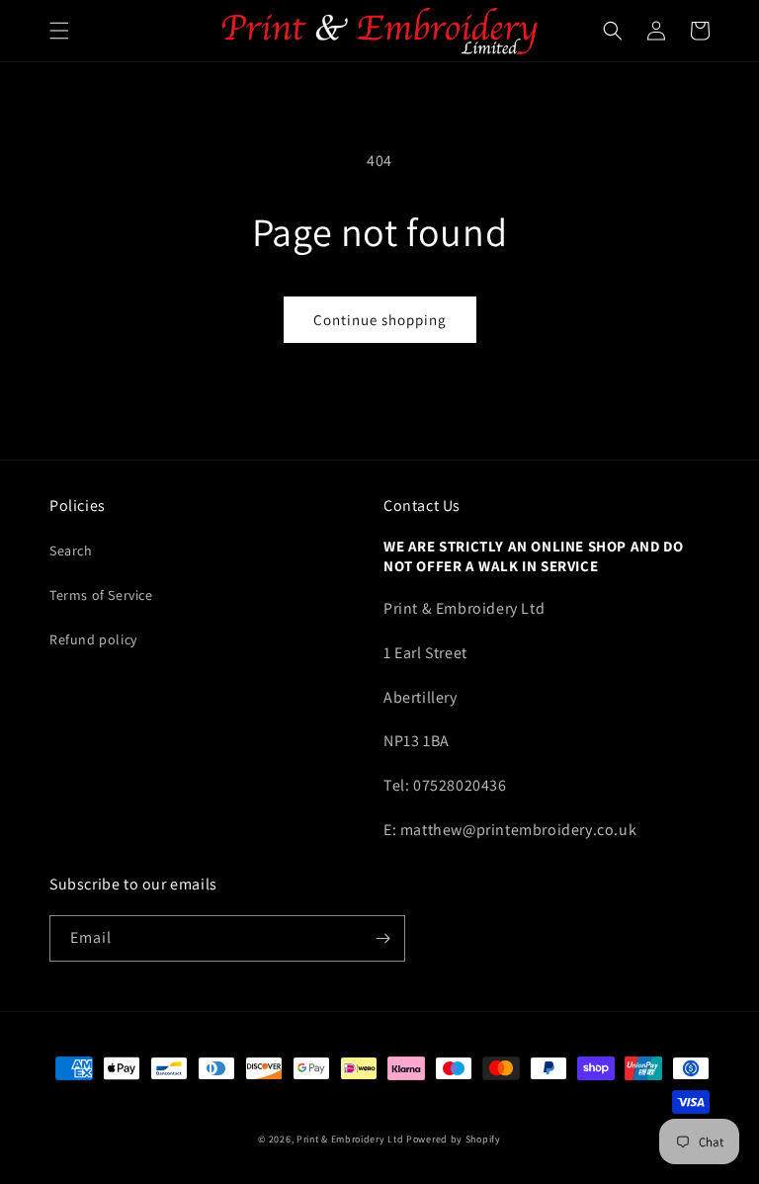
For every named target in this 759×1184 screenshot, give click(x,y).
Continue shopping (380, 319)
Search (71, 550)
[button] (59, 30)
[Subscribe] (382, 938)
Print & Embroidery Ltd (349, 1139)
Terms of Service (101, 595)
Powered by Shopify (453, 1139)
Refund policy (93, 639)
